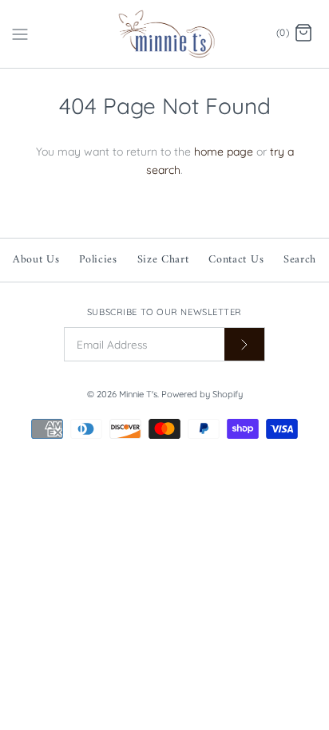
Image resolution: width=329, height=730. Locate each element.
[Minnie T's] (165, 34)
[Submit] (244, 344)
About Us (36, 260)
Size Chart (163, 260)
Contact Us (236, 260)
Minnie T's (138, 394)
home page (223, 151)
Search (299, 260)
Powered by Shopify (202, 394)
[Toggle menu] (20, 33)
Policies (98, 260)
